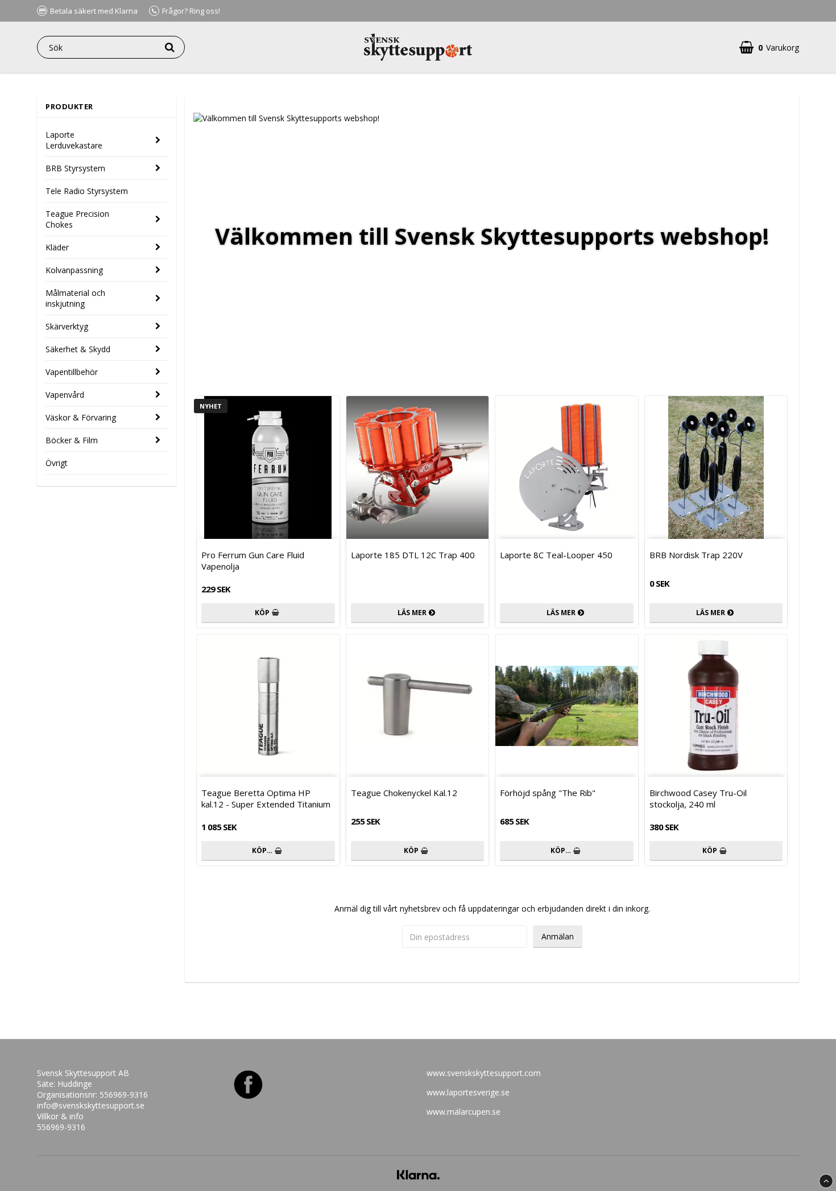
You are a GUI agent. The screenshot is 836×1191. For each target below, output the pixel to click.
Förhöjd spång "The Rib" (547, 792)
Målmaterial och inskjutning (75, 298)
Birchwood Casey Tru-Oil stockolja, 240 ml (698, 798)
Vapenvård (64, 394)
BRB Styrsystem (75, 168)
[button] (769, 47)
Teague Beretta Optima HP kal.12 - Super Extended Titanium (265, 798)
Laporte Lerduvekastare (73, 140)
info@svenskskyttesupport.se (90, 1105)
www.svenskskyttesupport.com (484, 1073)
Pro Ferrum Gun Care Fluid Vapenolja (252, 560)
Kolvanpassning (74, 270)
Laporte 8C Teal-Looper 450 (556, 555)
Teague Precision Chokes (77, 219)
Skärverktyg (66, 326)
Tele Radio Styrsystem (86, 191)
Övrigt (56, 463)
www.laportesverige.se (468, 1092)
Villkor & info (60, 1116)
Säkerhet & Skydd (77, 349)
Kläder (57, 247)
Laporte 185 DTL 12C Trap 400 (413, 555)
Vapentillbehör (71, 371)
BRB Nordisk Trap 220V (696, 555)
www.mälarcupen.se (463, 1111)
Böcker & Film (71, 440)
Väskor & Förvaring (80, 417)
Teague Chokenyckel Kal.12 (404, 792)
